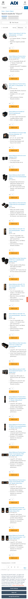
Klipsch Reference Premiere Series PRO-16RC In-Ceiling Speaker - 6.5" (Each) (17, 85)
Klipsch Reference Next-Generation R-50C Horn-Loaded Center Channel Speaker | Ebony (17, 344)
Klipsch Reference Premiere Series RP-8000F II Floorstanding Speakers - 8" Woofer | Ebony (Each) (17, 426)
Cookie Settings (14, 588)
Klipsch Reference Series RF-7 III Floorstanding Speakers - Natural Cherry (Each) (17, 286)
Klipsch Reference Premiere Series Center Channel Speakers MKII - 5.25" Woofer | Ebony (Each (17, 481)
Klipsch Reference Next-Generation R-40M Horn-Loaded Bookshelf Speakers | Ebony (17, 260)
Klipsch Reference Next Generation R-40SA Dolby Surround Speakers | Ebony (17, 204)
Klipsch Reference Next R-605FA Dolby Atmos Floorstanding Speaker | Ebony (17, 176)
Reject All (14, 592)
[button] (27, 299)
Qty (9, 48)
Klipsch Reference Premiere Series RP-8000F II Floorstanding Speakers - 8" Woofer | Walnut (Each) (17, 398)
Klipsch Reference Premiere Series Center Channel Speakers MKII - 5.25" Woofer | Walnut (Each (17, 454)
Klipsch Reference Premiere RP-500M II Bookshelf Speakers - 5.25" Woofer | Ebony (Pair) (17, 509)
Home (3, 11)
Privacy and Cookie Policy (18, 585)
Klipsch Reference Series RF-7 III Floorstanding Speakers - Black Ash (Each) (17, 315)
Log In (24, 4)
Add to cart (14, 51)
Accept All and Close (14, 596)
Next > (25, 568)
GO (26, 7)
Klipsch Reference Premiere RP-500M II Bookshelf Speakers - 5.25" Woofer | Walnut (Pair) (17, 537)
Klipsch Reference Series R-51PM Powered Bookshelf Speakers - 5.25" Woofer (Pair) (17, 370)
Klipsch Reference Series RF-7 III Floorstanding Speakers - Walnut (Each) (17, 230)
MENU (3, 4)
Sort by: (14, 27)
